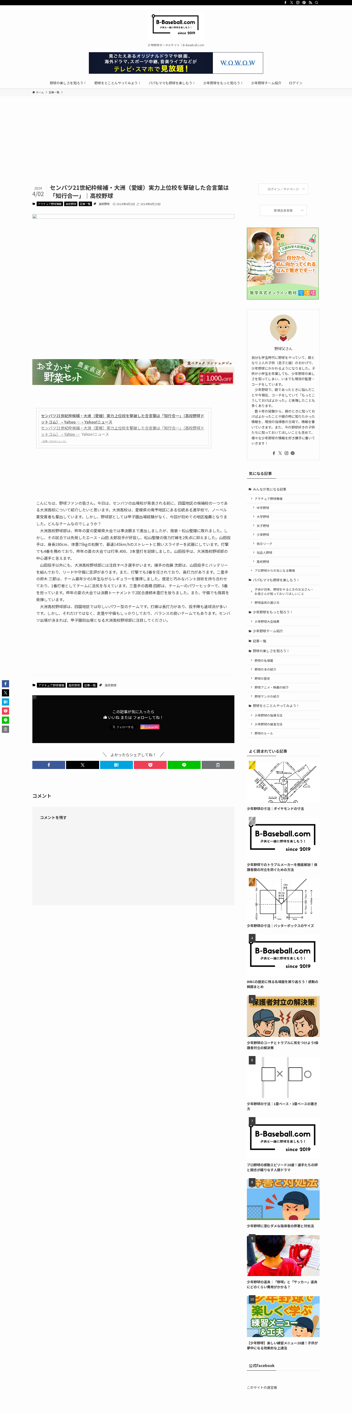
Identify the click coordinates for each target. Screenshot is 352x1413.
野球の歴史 (262, 678)
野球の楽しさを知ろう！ (271, 650)
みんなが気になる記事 (269, 489)
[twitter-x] (292, 2)
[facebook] (285, 2)
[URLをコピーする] (218, 765)
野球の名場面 (264, 660)
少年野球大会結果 (267, 621)
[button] (48, 765)
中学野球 (263, 507)
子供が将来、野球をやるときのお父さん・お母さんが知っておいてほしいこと (284, 591)
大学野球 (263, 516)
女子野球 (263, 525)
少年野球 (263, 534)
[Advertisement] (176, 147)
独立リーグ (264, 543)
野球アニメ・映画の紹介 (272, 687)
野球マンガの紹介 (267, 696)
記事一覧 (85, 204)
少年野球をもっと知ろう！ (273, 612)
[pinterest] (304, 2)
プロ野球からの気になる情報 (275, 570)
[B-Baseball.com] (176, 25)
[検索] (316, 2)
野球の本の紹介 (265, 669)
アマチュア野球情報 (50, 204)
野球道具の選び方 (267, 602)
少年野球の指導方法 (269, 715)
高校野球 (71, 204)
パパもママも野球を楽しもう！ (276, 579)
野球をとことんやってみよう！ (276, 705)
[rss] (310, 2)
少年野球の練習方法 (269, 724)
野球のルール (264, 733)
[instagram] (298, 2)
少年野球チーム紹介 (268, 630)
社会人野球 (264, 552)
